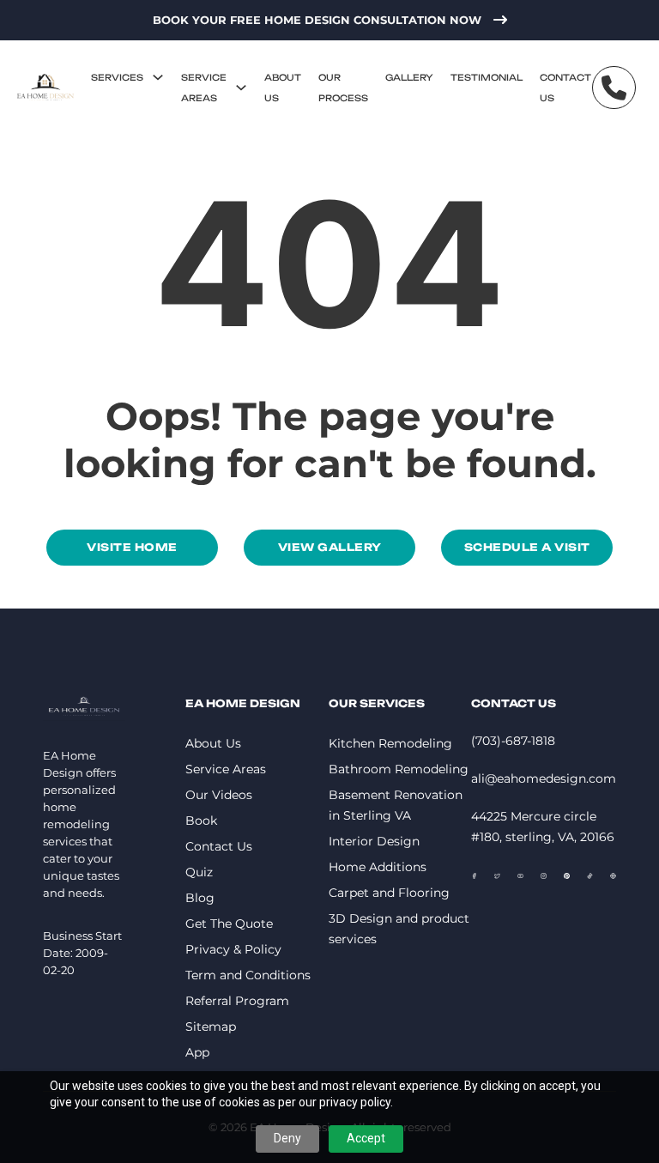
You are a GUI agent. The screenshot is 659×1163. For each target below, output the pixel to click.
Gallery (409, 77)
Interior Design (374, 841)
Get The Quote (229, 923)
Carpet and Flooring (389, 892)
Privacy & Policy (233, 949)
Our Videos (218, 795)
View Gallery (330, 547)
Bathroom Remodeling (399, 769)
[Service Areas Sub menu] (241, 88)
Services (117, 77)
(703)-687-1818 (513, 740)
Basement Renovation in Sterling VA (396, 805)
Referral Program (237, 1001)
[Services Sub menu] (158, 77)
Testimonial (486, 77)
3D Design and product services (399, 929)
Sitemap (210, 1026)
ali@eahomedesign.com (543, 778)
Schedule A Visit (527, 547)
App (197, 1052)
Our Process (343, 87)
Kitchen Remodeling (390, 743)
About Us (282, 87)
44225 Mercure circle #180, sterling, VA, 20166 (542, 827)
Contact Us (565, 87)
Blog (200, 898)
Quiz (199, 872)
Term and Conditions (248, 975)
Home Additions (377, 867)
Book (201, 820)
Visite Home (132, 547)
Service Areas (204, 87)
